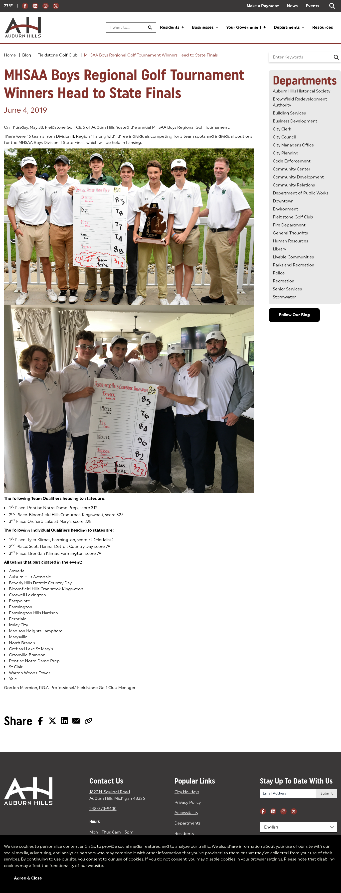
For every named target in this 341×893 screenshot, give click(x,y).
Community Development (298, 177)
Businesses (203, 27)
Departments (287, 27)
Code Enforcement (292, 161)
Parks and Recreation (293, 265)
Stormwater (284, 297)
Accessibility (186, 812)
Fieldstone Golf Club (57, 55)
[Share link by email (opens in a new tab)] (76, 721)
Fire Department (289, 225)
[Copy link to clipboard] (88, 721)
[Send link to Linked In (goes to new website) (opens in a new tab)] (64, 721)
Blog (26, 55)
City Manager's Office (293, 145)
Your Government (243, 27)
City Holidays (186, 792)
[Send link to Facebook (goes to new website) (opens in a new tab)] (40, 721)
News (292, 5)
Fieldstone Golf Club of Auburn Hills (80, 127)
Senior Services (287, 289)
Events (312, 5)
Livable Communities (293, 257)
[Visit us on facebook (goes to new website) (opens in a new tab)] (25, 6)
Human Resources (290, 241)
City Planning (286, 153)
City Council (284, 137)
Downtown (283, 201)
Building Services (289, 113)
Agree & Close (28, 878)
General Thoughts (290, 233)
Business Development (295, 121)
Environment (285, 209)
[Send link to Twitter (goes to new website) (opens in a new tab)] (52, 721)
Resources (322, 27)
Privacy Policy (187, 802)
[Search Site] (332, 6)
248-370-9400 (103, 808)
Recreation (283, 281)
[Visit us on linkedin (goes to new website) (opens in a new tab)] (35, 6)
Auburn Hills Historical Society (301, 91)
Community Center (291, 169)
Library (279, 249)
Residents (169, 27)
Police (279, 273)
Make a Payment (263, 5)
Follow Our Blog (294, 314)
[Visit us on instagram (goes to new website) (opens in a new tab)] (45, 6)
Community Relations (294, 185)
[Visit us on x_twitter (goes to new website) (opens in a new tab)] (56, 6)
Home (10, 55)
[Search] (336, 57)
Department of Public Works (300, 193)
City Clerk (282, 129)
